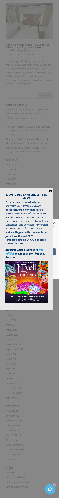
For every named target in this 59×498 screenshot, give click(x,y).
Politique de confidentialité (28, 275)
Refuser (29, 260)
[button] (54, 222)
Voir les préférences (29, 269)
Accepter (29, 252)
